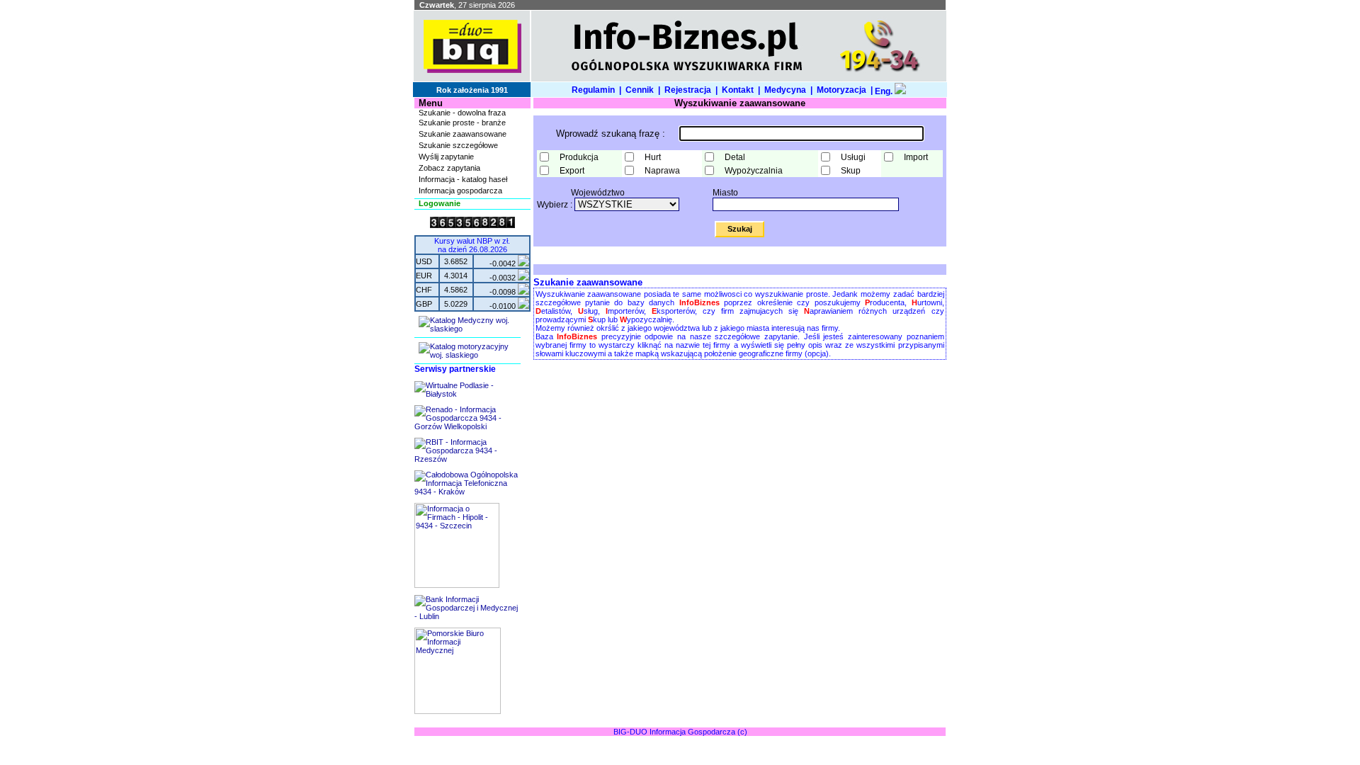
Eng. (884, 91)
